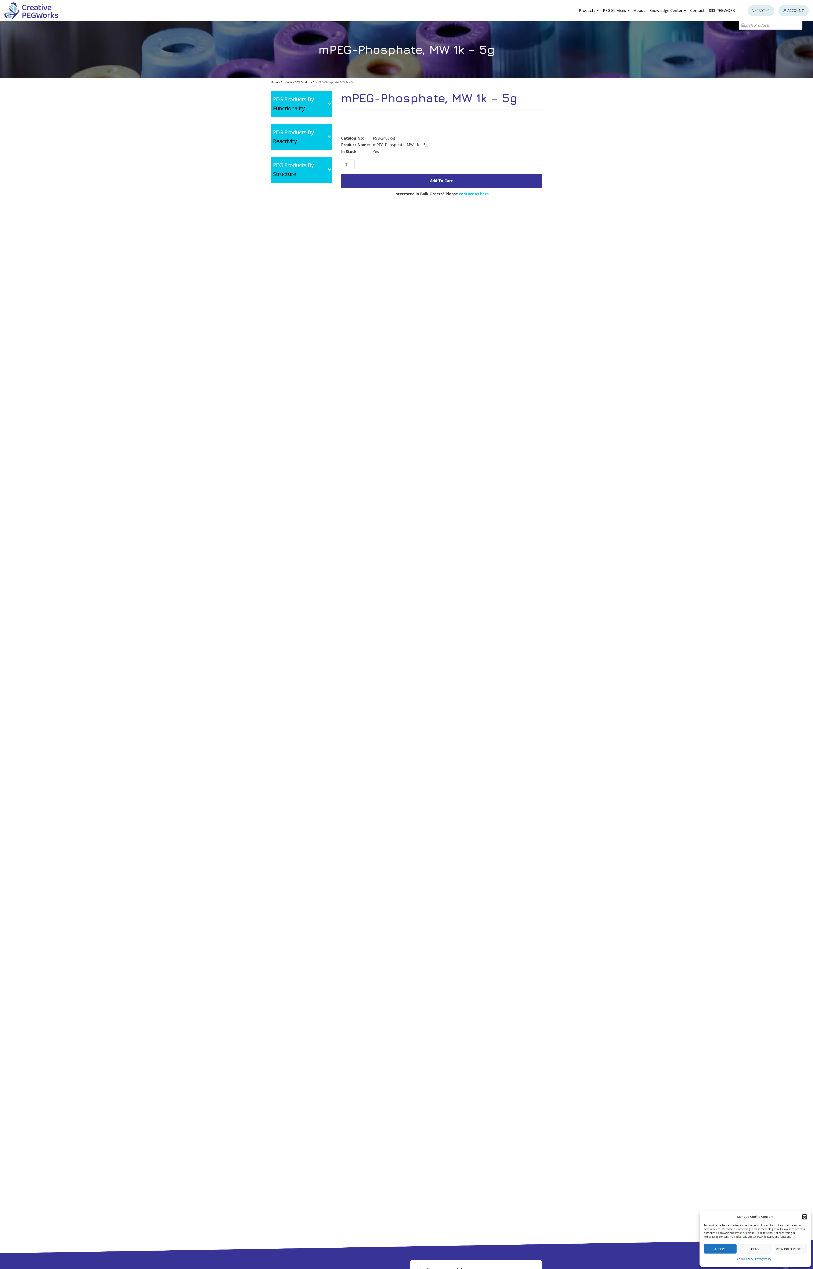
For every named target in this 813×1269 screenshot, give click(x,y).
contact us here (474, 193)
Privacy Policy (763, 1259)
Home (275, 82)
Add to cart (441, 180)
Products (286, 82)
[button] (804, 1217)
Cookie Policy (745, 1259)
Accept (720, 1249)
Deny (755, 1249)
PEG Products (303, 82)
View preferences (790, 1249)
